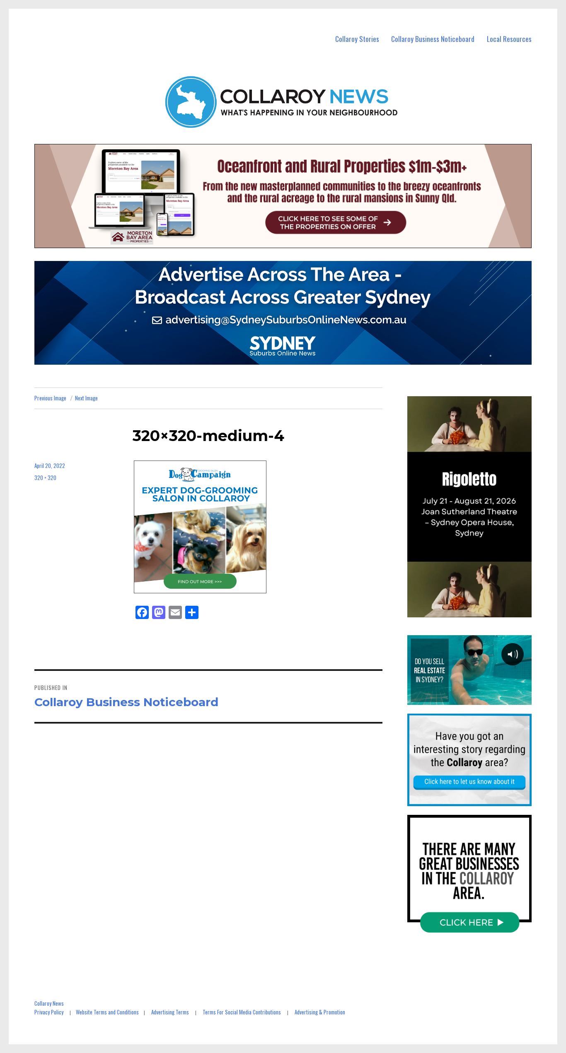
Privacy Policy (48, 1012)
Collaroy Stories (357, 39)
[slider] (477, 611)
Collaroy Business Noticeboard (432, 39)
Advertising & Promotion (320, 1012)
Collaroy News (49, 1003)
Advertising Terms (170, 1012)
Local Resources (509, 39)
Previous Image (50, 398)
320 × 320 (45, 477)
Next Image (86, 398)
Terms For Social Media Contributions (242, 1012)
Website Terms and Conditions (107, 1012)
